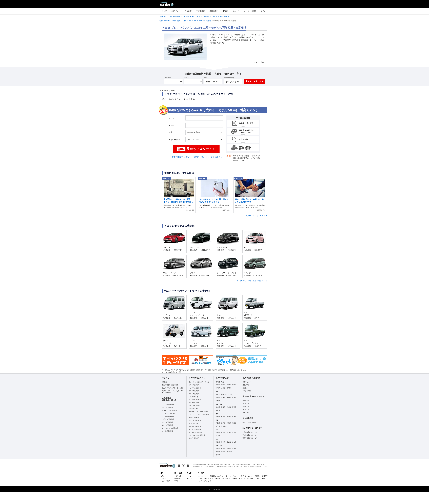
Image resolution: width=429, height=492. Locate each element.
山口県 (218, 436)
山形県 (223, 388)
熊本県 (234, 448)
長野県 (223, 407)
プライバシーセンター (246, 476)
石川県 (234, 407)
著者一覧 (217, 478)
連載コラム (246, 412)
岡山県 (229, 432)
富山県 (229, 407)
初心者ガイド (247, 382)
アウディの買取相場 (195, 420)
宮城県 (234, 385)
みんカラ (189, 478)
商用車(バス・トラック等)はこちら (208, 157)
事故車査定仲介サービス (250, 435)
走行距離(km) (229, 78)
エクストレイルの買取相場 (170, 428)
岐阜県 (223, 416)
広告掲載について (237, 478)
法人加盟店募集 (248, 478)
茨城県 (223, 397)
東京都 (218, 394)
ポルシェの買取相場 (195, 426)
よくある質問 (247, 391)
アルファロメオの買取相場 (197, 435)
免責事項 (264, 476)
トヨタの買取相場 (194, 385)
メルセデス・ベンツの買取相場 (198, 411)
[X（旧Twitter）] (183, 466)
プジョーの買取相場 (195, 429)
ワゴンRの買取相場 (168, 419)
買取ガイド (246, 403)
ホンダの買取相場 (194, 391)
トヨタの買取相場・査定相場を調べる (252, 281)
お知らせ (220, 476)
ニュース (236, 11)
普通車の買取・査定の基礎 (170, 385)
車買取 (225, 11)
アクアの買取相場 (167, 407)
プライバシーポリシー (231, 476)
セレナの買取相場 (167, 425)
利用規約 (257, 476)
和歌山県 (224, 426)
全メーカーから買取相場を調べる (199, 382)
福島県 (229, 388)
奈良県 (218, 426)
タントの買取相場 (167, 422)
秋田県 (218, 388)
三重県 (234, 416)
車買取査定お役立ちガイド (221, 16)
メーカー (167, 78)
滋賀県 (234, 423)
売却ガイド (246, 406)
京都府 (229, 423)
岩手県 (229, 385)
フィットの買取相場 (168, 416)
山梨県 (218, 400)
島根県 (223, 432)
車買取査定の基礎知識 (204, 16)
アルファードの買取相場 (169, 410)
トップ (164, 11)
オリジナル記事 (250, 11)
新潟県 (218, 407)
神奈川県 (224, 394)
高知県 (234, 442)
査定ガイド (246, 400)
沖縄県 (218, 455)
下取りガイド (247, 409)
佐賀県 (223, 448)
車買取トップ (164, 16)
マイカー (264, 11)
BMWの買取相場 (194, 417)
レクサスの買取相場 (195, 388)
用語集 (245, 388)
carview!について (203, 476)
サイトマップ (226, 478)
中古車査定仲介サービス (250, 432)
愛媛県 (229, 442)
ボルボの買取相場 (194, 438)
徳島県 (218, 442)
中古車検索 (200, 11)
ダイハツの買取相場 (195, 399)
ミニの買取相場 (193, 423)
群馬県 (234, 397)
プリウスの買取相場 (168, 404)
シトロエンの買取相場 (195, 432)
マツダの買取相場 (194, 403)
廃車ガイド (246, 385)
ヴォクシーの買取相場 (168, 413)
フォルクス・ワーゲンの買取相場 (199, 414)
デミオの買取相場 (167, 431)
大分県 (218, 451)
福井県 (218, 410)
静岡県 (229, 416)
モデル (186, 78)
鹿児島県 (229, 451)
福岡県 (218, 448)
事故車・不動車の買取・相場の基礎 (172, 388)
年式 (205, 78)
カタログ (188, 11)
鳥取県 (218, 432)
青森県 (223, 385)
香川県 (223, 442)
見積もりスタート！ (254, 81)
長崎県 (229, 448)
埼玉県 (230, 394)
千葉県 (218, 397)
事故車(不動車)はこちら (181, 157)
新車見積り (213, 11)
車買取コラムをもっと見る (256, 215)
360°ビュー (175, 11)
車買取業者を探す (189, 16)
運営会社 (213, 476)
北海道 (218, 385)
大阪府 (218, 423)
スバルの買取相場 (194, 405)
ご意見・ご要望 (260, 478)
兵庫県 (223, 423)
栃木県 (229, 397)
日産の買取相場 (193, 397)
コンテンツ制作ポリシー (205, 478)
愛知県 (218, 416)
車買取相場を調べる (176, 16)
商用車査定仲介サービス (250, 438)
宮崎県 (223, 451)
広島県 (234, 432)
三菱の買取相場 (193, 408)
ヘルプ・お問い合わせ (249, 422)
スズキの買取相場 (194, 394)
